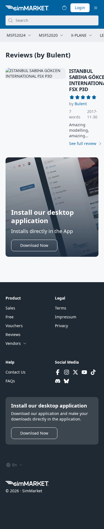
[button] (81, 104)
